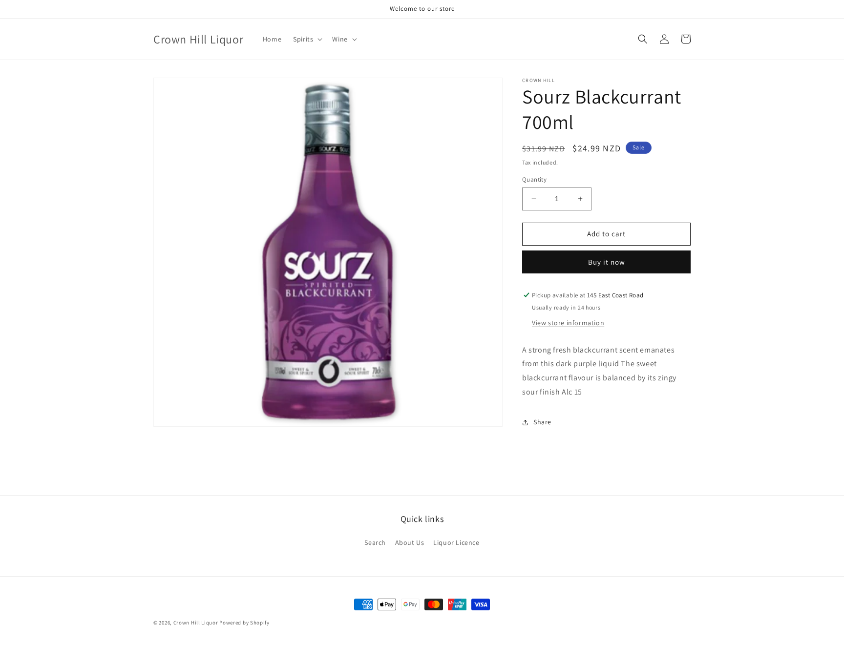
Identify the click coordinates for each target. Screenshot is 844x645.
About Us (409, 542)
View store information (568, 322)
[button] (306, 39)
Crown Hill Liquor (195, 622)
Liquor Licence (456, 542)
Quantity (534, 179)
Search (375, 542)
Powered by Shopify (244, 622)
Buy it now (606, 262)
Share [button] (542, 421)
